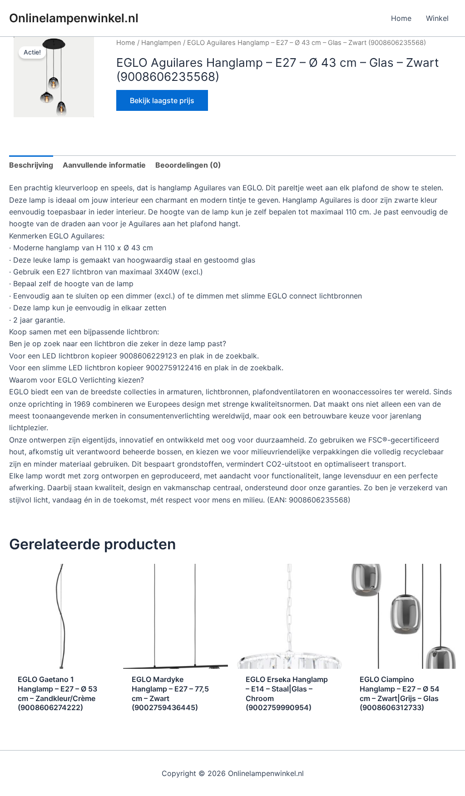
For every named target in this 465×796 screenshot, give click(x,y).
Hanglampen (161, 43)
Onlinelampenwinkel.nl (74, 18)
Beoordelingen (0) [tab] (188, 164)
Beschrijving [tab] (31, 164)
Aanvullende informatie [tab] (104, 164)
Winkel (437, 18)
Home (401, 18)
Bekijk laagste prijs (162, 100)
